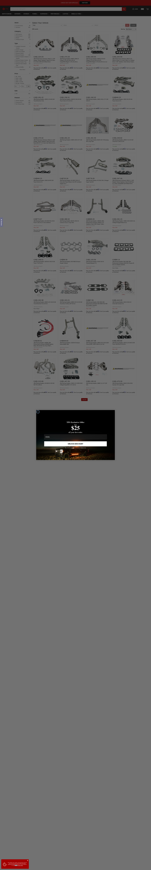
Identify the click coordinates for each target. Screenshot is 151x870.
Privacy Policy (20, 865)
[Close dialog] (37, 411)
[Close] (27, 860)
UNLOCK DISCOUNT (75, 444)
